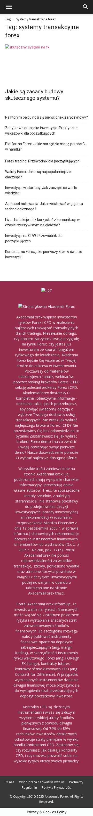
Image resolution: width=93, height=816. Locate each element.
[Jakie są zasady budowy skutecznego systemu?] (46, 64)
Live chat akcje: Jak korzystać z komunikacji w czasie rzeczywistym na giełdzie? (42, 222)
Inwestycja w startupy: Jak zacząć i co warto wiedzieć (41, 190)
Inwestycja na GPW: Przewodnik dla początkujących (34, 238)
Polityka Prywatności (57, 787)
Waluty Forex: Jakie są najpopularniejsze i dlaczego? (38, 174)
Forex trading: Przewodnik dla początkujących (42, 161)
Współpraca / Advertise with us (41, 782)
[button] (9, 7)
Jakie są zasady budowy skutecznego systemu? (34, 94)
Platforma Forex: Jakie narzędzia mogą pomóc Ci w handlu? (45, 146)
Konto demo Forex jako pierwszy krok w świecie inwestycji (43, 254)
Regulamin (29, 787)
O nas (10, 782)
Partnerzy (76, 782)
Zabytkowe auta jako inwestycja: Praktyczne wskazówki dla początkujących (41, 130)
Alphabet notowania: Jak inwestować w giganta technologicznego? (44, 206)
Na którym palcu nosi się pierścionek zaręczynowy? (46, 117)
